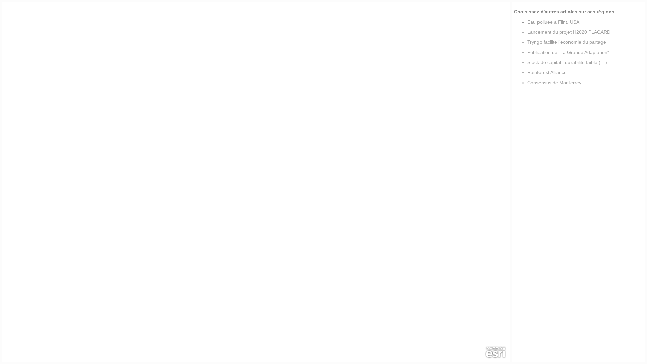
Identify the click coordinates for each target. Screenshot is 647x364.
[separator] (511, 182)
